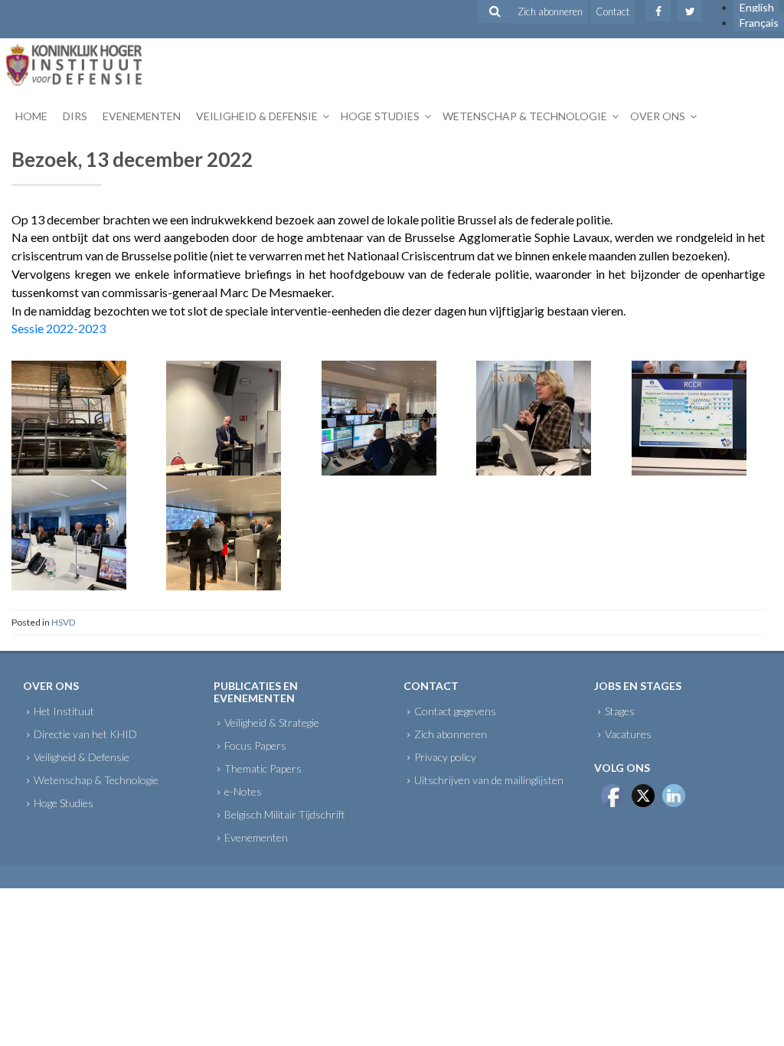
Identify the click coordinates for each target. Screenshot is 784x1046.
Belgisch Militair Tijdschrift (284, 814)
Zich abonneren (550, 11)
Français (759, 22)
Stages (620, 710)
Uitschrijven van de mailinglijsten (489, 779)
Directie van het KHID (85, 733)
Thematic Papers (263, 768)
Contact (612, 11)
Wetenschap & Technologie (525, 116)
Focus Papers (255, 745)
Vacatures (628, 733)
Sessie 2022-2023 (58, 328)
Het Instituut (64, 710)
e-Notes (243, 791)
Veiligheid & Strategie (271, 722)
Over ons (657, 116)
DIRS (75, 116)
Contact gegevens (455, 710)
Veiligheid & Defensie (257, 116)
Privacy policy (445, 756)
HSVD (63, 622)
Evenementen (142, 116)
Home (31, 116)
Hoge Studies (380, 116)
